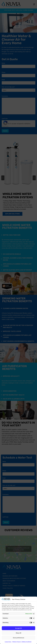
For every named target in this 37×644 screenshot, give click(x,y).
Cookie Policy (8, 641)
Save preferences (18, 638)
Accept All (18, 628)
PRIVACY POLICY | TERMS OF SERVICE (21, 641)
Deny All (18, 633)
